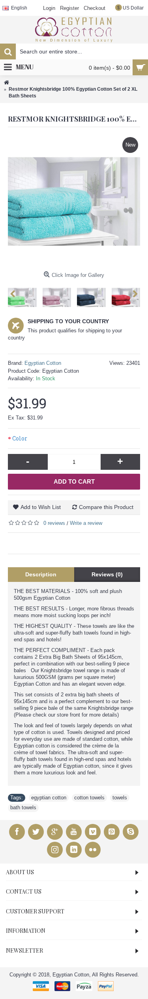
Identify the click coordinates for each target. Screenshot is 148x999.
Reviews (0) (107, 574)
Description (40, 574)
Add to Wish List (41, 507)
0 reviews (54, 523)
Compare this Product (106, 507)
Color (19, 438)
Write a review (86, 523)
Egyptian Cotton (42, 363)
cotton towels (89, 798)
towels (119, 798)
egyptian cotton (48, 798)
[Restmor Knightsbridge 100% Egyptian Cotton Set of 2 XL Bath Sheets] (74, 201)
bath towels (23, 807)
